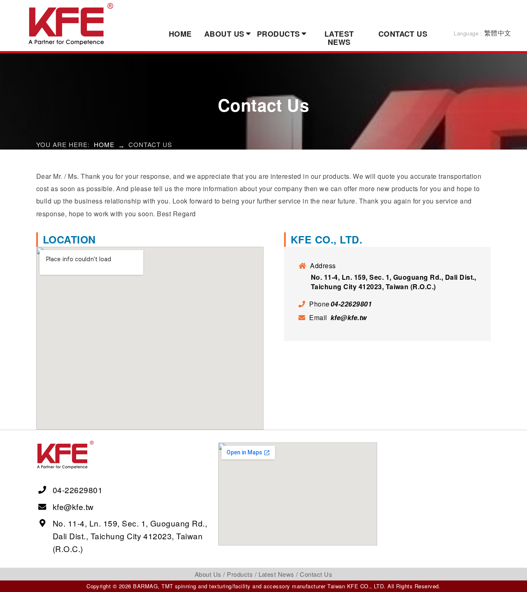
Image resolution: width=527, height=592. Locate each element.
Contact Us (403, 33)
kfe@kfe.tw (349, 317)
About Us (224, 33)
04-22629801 (351, 304)
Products (278, 33)
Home (180, 33)
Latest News (339, 37)
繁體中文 (482, 32)
